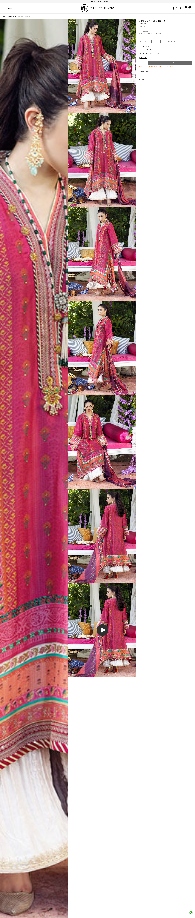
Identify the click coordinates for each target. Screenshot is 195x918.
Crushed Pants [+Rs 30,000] (149, 49)
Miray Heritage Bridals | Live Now (97, 1)
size (140, 38)
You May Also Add (144, 46)
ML (154, 41)
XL (163, 41)
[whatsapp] (191, 913)
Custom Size (171, 41)
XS (141, 41)
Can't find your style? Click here (149, 53)
